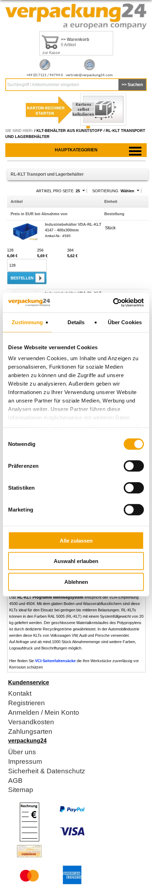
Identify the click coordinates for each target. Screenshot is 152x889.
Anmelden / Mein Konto (43, 713)
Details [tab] (76, 322)
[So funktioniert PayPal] (72, 811)
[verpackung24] (76, 27)
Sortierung (105, 191)
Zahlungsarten (30, 732)
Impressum (25, 762)
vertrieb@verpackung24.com (89, 75)
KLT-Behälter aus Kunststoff (69, 130)
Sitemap (20, 790)
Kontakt (19, 694)
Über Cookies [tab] (125, 322)
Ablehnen (76, 582)
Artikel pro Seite (55, 191)
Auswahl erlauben (76, 561)
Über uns (22, 752)
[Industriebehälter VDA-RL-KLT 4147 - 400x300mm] (25, 239)
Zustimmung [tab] (27, 322)
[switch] (134, 465)
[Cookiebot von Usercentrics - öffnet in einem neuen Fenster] (113, 302)
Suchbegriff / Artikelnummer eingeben (43, 84)
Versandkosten (31, 722)
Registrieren (26, 703)
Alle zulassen (76, 540)
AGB (15, 781)
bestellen (22, 278)
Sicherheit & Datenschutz (46, 771)
